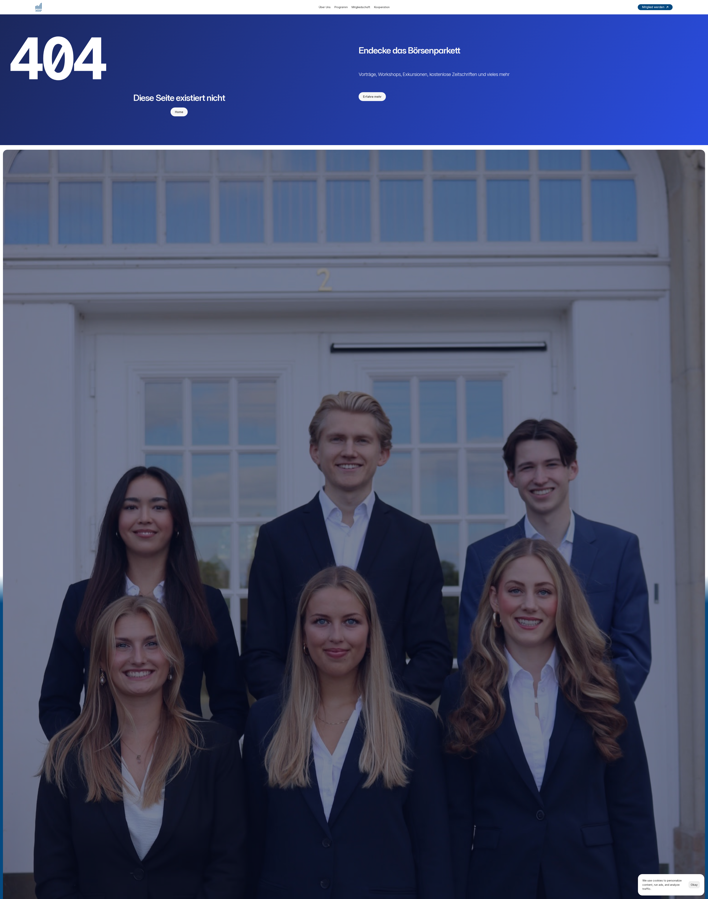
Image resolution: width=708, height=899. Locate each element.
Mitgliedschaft (360, 7)
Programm (341, 7)
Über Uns (325, 7)
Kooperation (382, 7)
